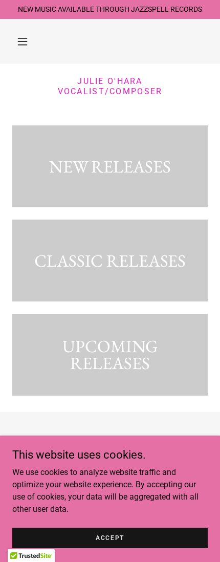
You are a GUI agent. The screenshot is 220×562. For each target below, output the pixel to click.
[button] (22, 41)
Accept (110, 537)
